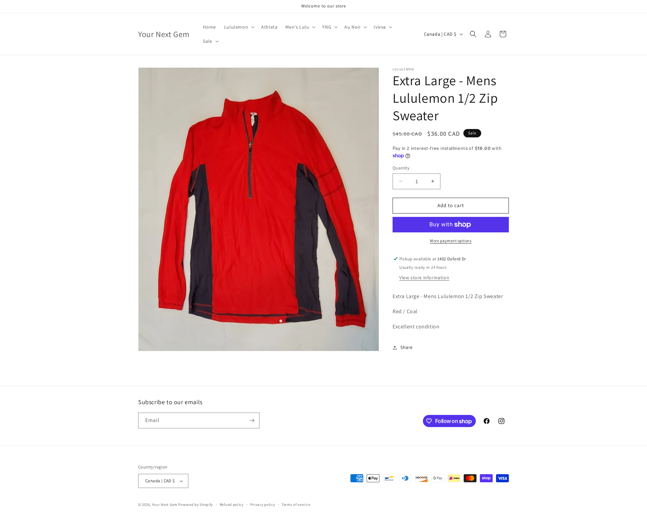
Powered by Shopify (195, 504)
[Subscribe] (251, 420)
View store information (424, 277)
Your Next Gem (165, 504)
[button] (238, 27)
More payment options (450, 240)
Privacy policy (262, 504)
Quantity (401, 168)
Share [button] (406, 347)
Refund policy (232, 504)
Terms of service (296, 504)
